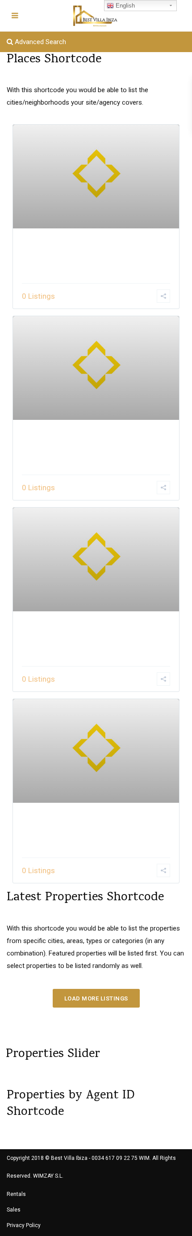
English (124, 5)
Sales (14, 1210)
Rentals (16, 1194)
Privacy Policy (24, 1225)
